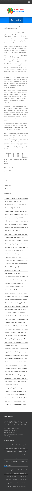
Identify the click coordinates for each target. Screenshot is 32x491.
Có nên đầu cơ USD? (11, 289)
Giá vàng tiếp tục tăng (11, 345)
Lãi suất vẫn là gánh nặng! (12, 270)
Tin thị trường (9, 189)
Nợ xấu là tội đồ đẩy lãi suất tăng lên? (15, 391)
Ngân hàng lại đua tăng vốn (13, 257)
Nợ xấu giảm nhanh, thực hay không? (15, 280)
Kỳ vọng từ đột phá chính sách (13, 201)
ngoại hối (13, 56)
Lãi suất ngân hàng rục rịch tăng (14, 286)
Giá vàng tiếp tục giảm (11, 384)
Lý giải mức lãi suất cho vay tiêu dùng (15, 394)
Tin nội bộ (8, 185)
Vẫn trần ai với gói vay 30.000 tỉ (14, 250)
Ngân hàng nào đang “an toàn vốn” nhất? (16, 348)
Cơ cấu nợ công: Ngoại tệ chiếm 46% (15, 244)
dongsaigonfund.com (13, 436)
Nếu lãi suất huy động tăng (12, 273)
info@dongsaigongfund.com (15, 434)
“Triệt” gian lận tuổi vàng (12, 253)
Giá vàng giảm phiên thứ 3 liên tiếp (15, 401)
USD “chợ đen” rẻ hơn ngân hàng (14, 237)
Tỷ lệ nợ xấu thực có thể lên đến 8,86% (16, 358)
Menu (3, 1)
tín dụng (6, 92)
